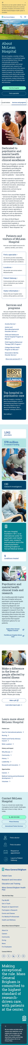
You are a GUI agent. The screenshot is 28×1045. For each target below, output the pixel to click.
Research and (10, 765)
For (7, 947)
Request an (10, 907)
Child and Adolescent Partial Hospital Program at (14, 337)
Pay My (5, 900)
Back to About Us (8, 21)
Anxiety (10, 324)
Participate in (9, 910)
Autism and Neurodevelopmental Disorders (12, 329)
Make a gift (13, 700)
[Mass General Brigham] (8, 17)
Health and (9, 920)
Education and (11, 884)
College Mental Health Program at (12, 348)
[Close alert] (25, 3)
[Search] (21, 17)
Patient (7, 876)
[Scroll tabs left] (1, 102)
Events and (8, 913)
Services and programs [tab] (19, 102)
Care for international (12, 732)
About (5, 930)
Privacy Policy (8, 1041)
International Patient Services (14, 826)
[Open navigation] (25, 17)
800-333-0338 (15, 817)
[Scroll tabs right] (27, 102)
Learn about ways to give (12, 705)
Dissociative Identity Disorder (11, 354)
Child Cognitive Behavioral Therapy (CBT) (13, 343)
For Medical (10, 917)
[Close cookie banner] (21, 1027)
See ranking (7, 414)
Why (6, 752)
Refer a (7, 744)
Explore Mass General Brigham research (12, 629)
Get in (6, 903)
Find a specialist (14, 93)
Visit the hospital (14, 88)
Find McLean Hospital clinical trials (13, 636)
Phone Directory (14, 821)
